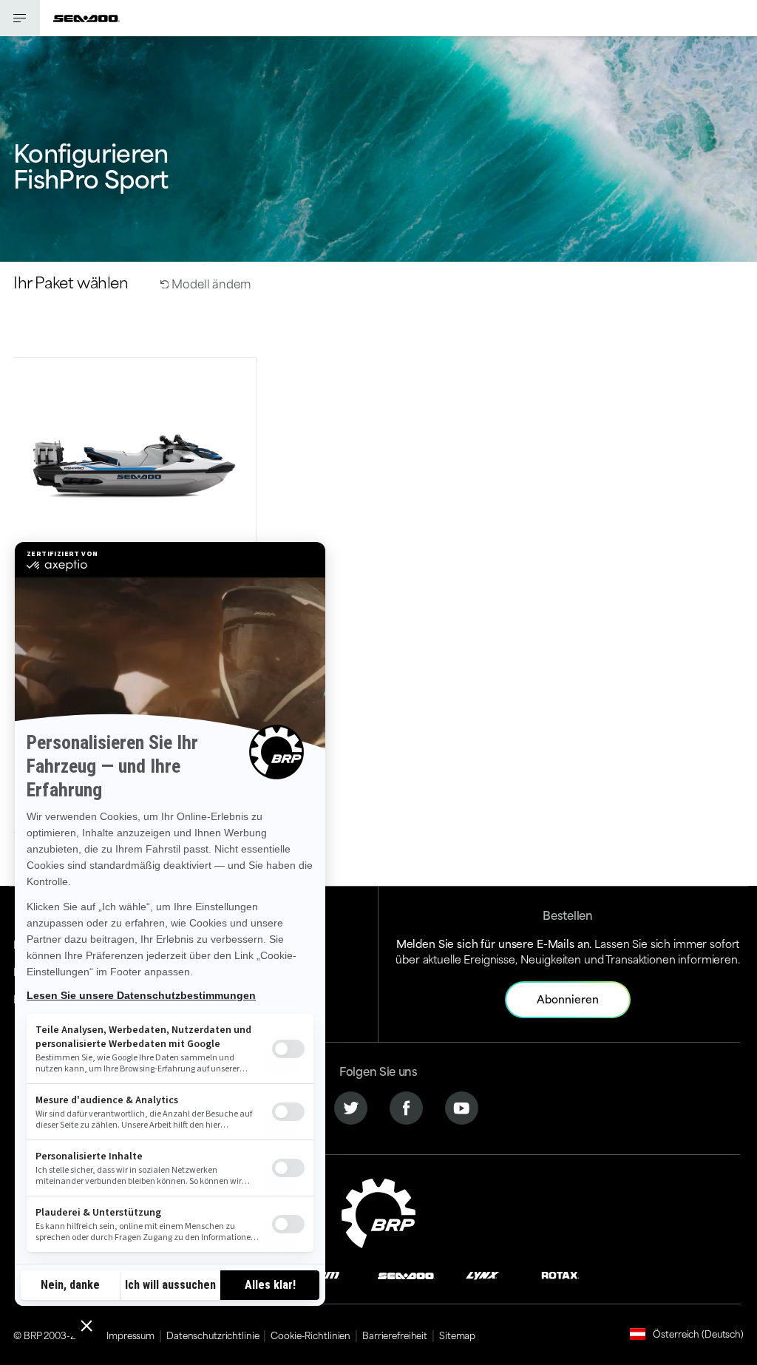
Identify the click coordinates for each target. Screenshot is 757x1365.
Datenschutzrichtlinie (212, 1334)
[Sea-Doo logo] (86, 18)
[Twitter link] (350, 1106)
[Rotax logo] (560, 1273)
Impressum (130, 1334)
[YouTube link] (461, 1106)
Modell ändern (210, 283)
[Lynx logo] (483, 1273)
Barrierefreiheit (394, 1334)
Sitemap (457, 1334)
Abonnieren (568, 998)
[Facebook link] (406, 1106)
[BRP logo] (378, 1211)
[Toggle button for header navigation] (20, 18)
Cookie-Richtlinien (310, 1334)
